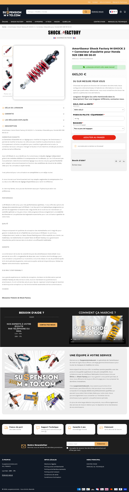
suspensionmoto (13, 489)
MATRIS (29, 22)
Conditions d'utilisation (52, 477)
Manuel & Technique (120, 2)
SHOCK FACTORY (17, 22)
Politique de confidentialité (53, 467)
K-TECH (48, 22)
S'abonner (101, 444)
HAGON (57, 22)
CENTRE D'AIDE (99, 22)
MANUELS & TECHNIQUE (117, 22)
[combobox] (58, 12)
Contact (95, 2)
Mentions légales (50, 464)
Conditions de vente (51, 475)
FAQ (89, 2)
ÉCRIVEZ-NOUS (97, 12)
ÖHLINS (5, 22)
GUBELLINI (67, 22)
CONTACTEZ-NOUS (47, 325)
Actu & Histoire (105, 2)
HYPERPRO (39, 22)
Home (4, 27)
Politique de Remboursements (55, 469)
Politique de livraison (51, 472)
